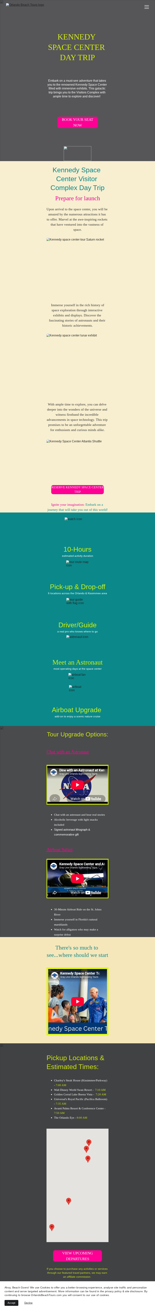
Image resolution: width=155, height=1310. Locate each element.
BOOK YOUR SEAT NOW (77, 122)
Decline (28, 1302)
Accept (11, 1302)
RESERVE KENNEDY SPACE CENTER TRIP (77, 489)
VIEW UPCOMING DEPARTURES (77, 1256)
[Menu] (146, 7)
